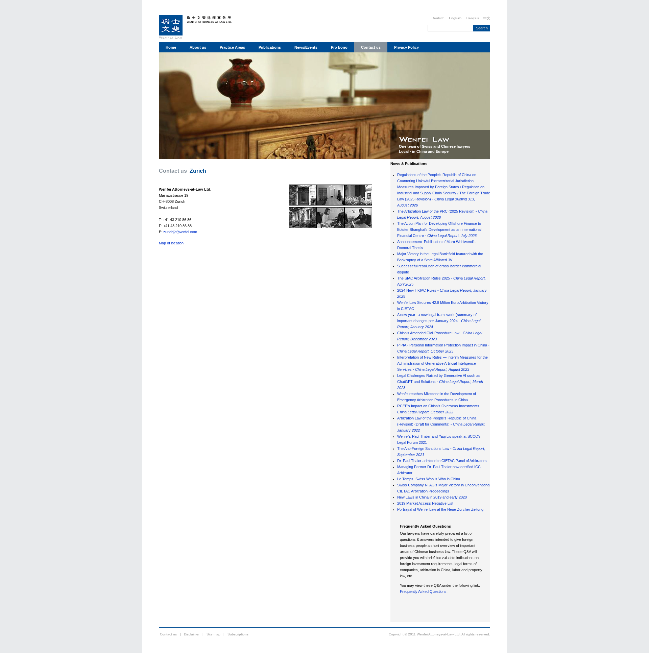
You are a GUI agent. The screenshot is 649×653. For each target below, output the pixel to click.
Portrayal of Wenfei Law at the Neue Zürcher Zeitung (440, 509)
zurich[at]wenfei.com (180, 232)
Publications (270, 47)
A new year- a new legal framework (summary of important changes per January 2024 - (438, 321)
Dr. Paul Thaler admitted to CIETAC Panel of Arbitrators (442, 461)
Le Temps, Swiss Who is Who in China (428, 479)
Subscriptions (237, 634)
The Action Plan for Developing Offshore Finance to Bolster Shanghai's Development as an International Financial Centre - (439, 229)
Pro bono (339, 47)
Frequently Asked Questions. (424, 591)
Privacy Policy (406, 47)
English (455, 18)
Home (171, 47)
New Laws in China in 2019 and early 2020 (432, 497)
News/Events (305, 47)
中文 (486, 18)
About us (198, 47)
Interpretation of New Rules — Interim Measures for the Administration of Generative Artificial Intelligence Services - (442, 363)
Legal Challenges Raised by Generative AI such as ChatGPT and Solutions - (440, 381)
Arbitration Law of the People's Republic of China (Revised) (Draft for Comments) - (441, 424)
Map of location (171, 243)
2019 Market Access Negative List (425, 503)
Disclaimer (191, 634)
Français (472, 18)
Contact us (371, 47)
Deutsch (438, 18)
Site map (213, 634)
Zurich (198, 171)
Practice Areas (232, 47)
